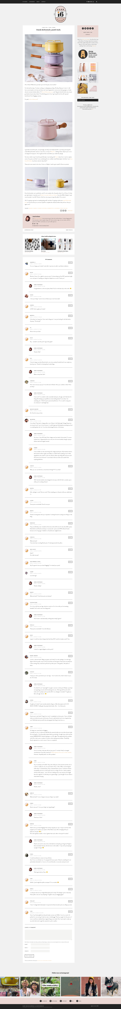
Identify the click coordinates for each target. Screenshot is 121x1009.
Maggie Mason (34, 409)
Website (27, 951)
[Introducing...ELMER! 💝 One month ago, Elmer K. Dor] (10, 986)
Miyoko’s (53, 151)
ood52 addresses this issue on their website (61, 752)
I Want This (44, 27)
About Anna (86, 32)
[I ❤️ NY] (70, 986)
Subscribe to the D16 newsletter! (41, 225)
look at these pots (33, 99)
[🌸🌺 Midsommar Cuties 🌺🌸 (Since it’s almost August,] (30, 986)
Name (26, 944)
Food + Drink (52, 27)
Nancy (32, 592)
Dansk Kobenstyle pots (47, 92)
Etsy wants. (43, 251)
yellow (65, 208)
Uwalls (32, 625)
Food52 (39, 208)
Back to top (94, 1006)
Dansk (35, 208)
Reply (70, 262)
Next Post (69, 230)
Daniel (56, 157)
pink (62, 208)
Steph (31, 700)
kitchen (45, 208)
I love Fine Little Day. (29, 251)
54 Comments (70, 210)
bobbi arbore (34, 655)
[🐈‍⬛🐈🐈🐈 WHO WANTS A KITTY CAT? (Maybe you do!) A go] (50, 986)
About (38, 1)
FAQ (91, 32)
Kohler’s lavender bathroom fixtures (49, 195)
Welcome (94, 46)
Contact (44, 1)
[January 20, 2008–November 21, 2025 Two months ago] (111, 986)
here (92, 109)
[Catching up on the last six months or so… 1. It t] (91, 986)
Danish (30, 208)
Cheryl (32, 305)
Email (26, 947)
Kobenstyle (50, 208)
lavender (57, 208)
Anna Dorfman (36, 216)
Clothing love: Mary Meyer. (63, 251)
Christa (32, 537)
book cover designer (38, 218)
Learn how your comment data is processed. (44, 960)
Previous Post (29, 230)
